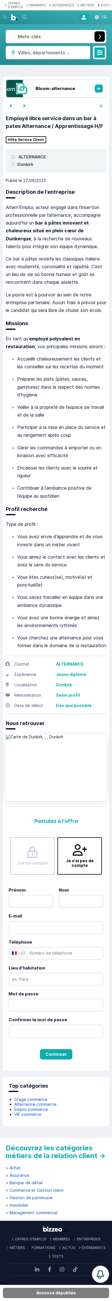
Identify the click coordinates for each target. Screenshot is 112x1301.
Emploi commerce (31, 1109)
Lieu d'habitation (27, 967)
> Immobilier (17, 1205)
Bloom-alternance (55, 88)
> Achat (13, 1168)
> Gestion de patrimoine (29, 1197)
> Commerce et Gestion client (35, 1190)
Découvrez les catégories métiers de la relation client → (56, 1152)
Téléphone (20, 942)
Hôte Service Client (26, 139)
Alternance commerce (35, 1104)
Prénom (17, 890)
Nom (64, 890)
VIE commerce (27, 1114)
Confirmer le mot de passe (38, 1019)
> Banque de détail (24, 1183)
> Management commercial (31, 1212)
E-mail (15, 915)
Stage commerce (30, 1099)
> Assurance (17, 1175)
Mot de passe (23, 993)
